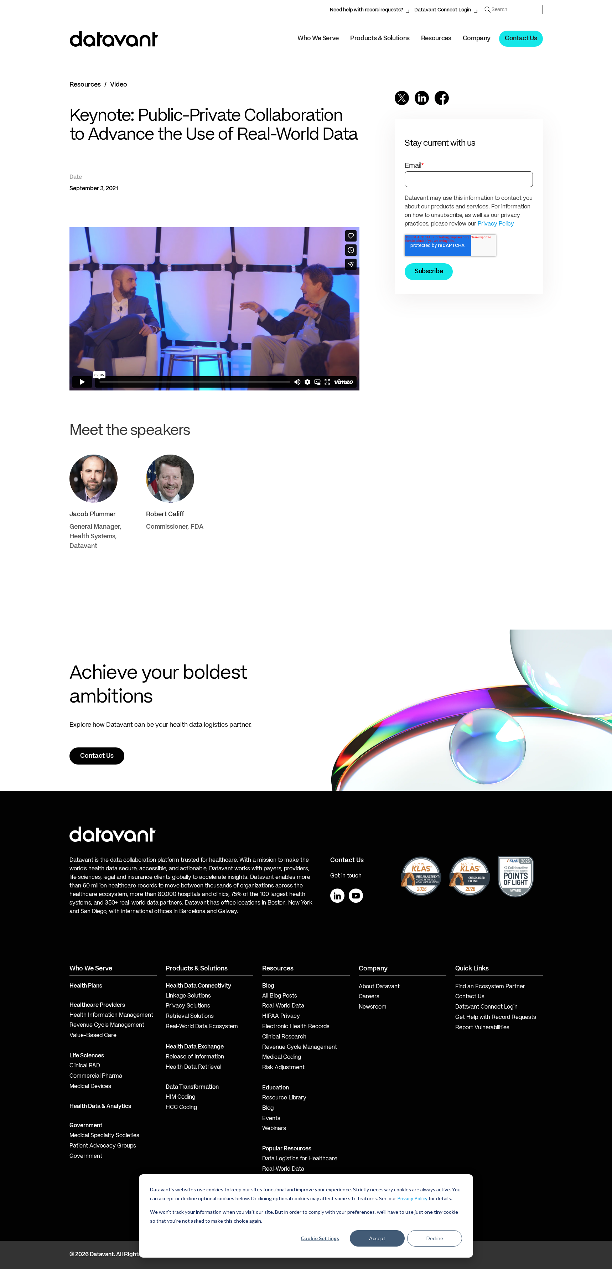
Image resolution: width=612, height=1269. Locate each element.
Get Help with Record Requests (495, 1017)
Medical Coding (281, 1057)
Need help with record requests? (366, 9)
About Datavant (379, 987)
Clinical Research (284, 1037)
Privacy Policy (412, 1198)
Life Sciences (86, 1056)
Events (271, 1119)
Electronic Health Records (296, 1027)
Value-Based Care (92, 1035)
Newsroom (373, 1007)
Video (118, 85)
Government (85, 1126)
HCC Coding (181, 1107)
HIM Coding (180, 1097)
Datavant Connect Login (442, 9)
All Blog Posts (279, 996)
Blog (268, 1108)
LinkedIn (337, 896)
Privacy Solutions (188, 1006)
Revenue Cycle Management (106, 1025)
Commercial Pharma (95, 1076)
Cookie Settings (320, 1238)
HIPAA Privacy (281, 1016)
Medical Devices (90, 1086)
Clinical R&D (84, 1066)
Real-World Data (283, 1006)
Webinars (274, 1128)
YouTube (356, 896)
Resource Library (284, 1098)
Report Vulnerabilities (482, 1028)
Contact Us (521, 38)
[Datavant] (114, 39)
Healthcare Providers (97, 1005)
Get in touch (346, 876)
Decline (434, 1238)
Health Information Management (111, 1015)
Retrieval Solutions (190, 1016)
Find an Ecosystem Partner (490, 987)
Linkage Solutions (188, 996)
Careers (369, 997)
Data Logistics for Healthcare (299, 1159)
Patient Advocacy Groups (102, 1146)
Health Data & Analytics (100, 1106)
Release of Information (195, 1057)
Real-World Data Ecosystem (202, 1027)
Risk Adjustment (283, 1068)
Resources (85, 85)
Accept (377, 1238)
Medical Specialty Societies (104, 1136)
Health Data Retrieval (193, 1067)
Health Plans (85, 986)
